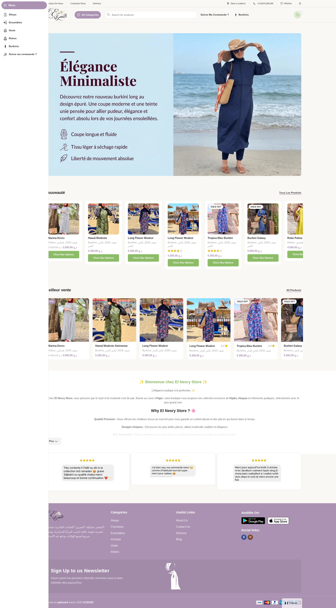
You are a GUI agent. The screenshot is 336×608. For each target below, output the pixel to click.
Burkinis (92, 242)
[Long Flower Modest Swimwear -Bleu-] (183, 218)
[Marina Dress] (63, 218)
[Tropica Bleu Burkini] (223, 218)
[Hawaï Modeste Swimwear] (103, 218)
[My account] (300, 3)
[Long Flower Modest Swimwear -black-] (143, 218)
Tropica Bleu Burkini (220, 237)
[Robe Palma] (302, 218)
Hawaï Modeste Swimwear (111, 345)
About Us (182, 520)
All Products (293, 290)
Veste (114, 545)
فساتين (60, 242)
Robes (51, 242)
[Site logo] (57, 14)
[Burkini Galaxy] (263, 218)
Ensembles (118, 533)
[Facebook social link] (244, 537)
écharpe (116, 539)
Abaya (115, 520)
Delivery (181, 533)
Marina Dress (56, 237)
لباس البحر (110, 350)
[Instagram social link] (250, 537)
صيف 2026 (71, 242)
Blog (179, 539)
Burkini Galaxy (256, 237)
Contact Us (183, 526)
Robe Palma (294, 237)
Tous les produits (290, 192)
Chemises (117, 526)
